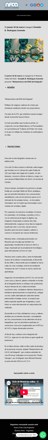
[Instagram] (35, 5)
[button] (42, 434)
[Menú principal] (26, 5)
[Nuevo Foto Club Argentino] (12, 5)
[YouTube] (38, 5)
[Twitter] (41, 5)
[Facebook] (31, 5)
